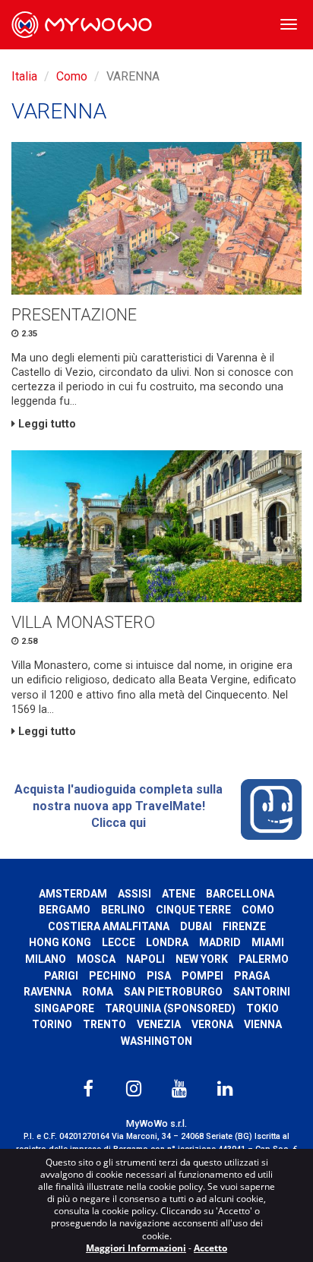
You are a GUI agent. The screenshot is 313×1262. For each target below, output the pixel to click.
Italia (24, 76)
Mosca (96, 959)
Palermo (264, 959)
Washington (156, 1041)
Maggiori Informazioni (136, 1247)
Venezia (159, 1024)
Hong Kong (60, 942)
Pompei (202, 976)
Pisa (159, 976)
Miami (267, 942)
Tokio (262, 1008)
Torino (52, 1024)
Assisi (134, 894)
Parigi (61, 976)
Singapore (64, 1008)
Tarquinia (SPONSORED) (170, 1008)
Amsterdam (73, 894)
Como (71, 76)
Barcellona (240, 894)
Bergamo (64, 910)
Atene (178, 894)
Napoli (145, 959)
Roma (97, 992)
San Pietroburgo (173, 992)
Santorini (261, 992)
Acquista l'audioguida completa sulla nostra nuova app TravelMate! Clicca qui (118, 805)
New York (201, 959)
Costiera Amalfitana (108, 926)
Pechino (112, 976)
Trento (104, 1024)
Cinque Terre (193, 910)
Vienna (263, 1024)
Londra (167, 942)
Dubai (196, 926)
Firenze (244, 926)
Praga (252, 976)
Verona (212, 1024)
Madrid (220, 942)
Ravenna (47, 992)
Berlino (123, 910)
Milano (45, 959)
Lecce (118, 942)
